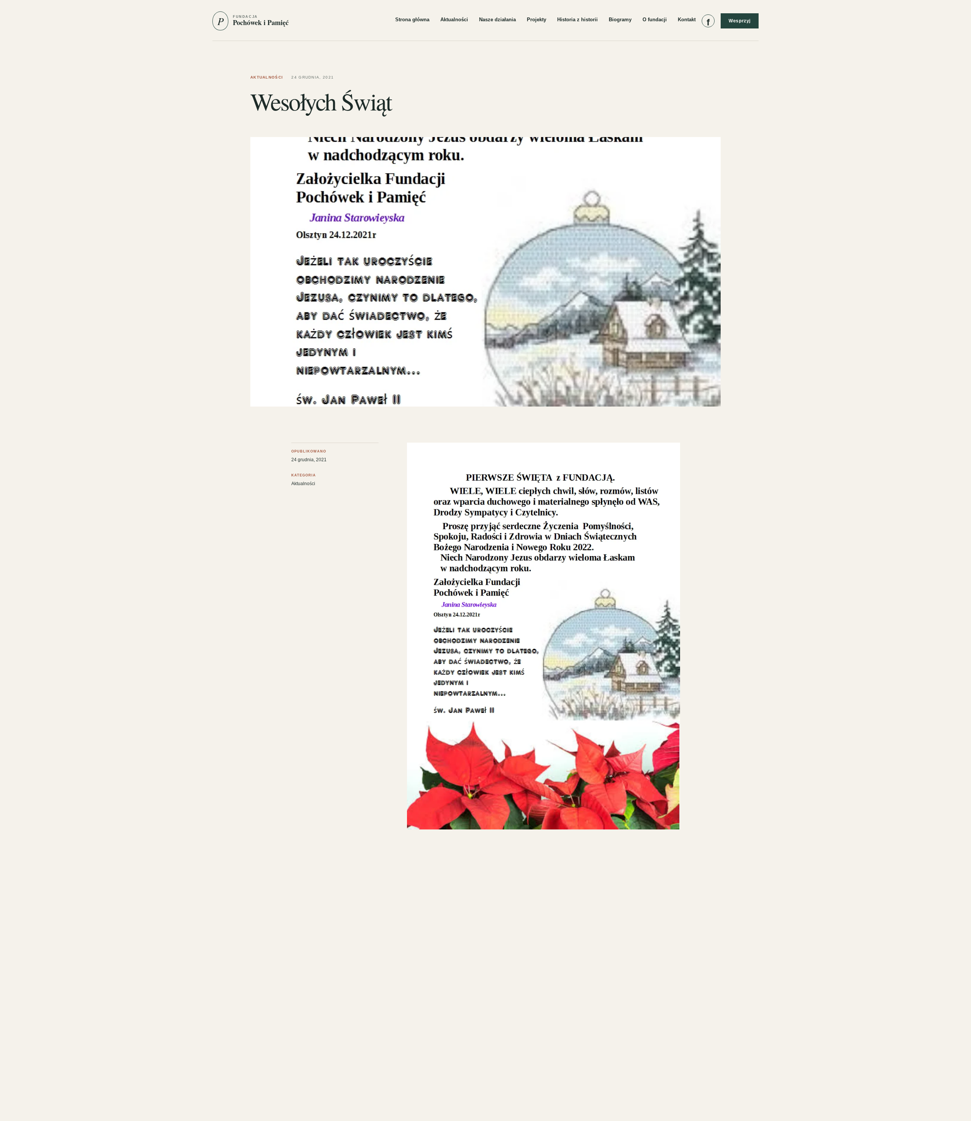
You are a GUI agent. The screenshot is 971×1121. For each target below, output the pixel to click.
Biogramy (620, 19)
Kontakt (687, 19)
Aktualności (454, 19)
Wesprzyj (740, 21)
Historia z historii (577, 19)
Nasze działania (497, 19)
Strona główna (412, 19)
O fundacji (655, 19)
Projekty (536, 19)
